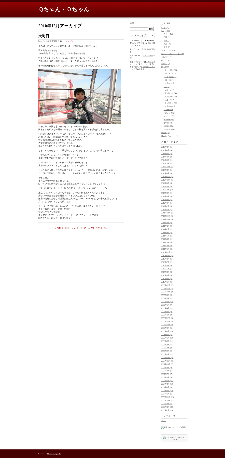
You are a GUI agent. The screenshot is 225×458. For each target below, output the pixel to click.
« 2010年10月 (61, 228)
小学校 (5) (168, 123)
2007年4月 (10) (167, 384)
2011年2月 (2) (166, 246)
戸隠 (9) (167, 37)
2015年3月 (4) (166, 150)
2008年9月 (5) (166, 328)
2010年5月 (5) (166, 269)
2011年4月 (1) (166, 239)
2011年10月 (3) (167, 219)
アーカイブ (89, 228)
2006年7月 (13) (167, 410)
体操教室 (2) (169, 119)
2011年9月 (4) (166, 223)
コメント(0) (68, 41)
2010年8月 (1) (166, 259)
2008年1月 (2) (166, 354)
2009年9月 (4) (166, 295)
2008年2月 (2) (166, 351)
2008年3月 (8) (166, 348)
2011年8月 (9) (166, 226)
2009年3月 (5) (166, 312)
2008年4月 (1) (166, 344)
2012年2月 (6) (166, 206)
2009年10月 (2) (167, 292)
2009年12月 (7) (167, 285)
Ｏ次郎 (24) (165, 133)
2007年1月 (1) (166, 394)
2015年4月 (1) (166, 147)
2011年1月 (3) (166, 249)
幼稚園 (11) (168, 126)
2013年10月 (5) (167, 167)
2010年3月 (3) (166, 275)
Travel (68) (165, 31)
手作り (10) (165, 64)
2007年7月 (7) (166, 374)
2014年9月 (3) (166, 157)
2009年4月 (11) (167, 308)
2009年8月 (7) (166, 298)
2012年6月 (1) (166, 193)
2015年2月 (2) (166, 154)
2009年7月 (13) (167, 302)
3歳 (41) (167, 87)
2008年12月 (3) (167, 318)
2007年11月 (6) (167, 361)
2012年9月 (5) (166, 183)
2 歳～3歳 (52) (169, 80)
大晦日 (43, 36)
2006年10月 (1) (167, 400)
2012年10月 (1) (167, 180)
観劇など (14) (169, 129)
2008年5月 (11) (167, 341)
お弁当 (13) (168, 110)
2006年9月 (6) (166, 404)
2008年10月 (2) (167, 325)
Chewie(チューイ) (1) (169, 136)
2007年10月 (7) (167, 364)
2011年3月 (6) (166, 242)
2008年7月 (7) (166, 335)
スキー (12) (168, 34)
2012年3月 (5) (166, 203)
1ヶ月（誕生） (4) (171, 77)
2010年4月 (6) (166, 272)
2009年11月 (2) (167, 288)
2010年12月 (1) (167, 252)
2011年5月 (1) (166, 236)
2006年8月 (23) (167, 407)
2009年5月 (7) (166, 305)
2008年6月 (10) (167, 338)
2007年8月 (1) (166, 371)
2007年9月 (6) (166, 367)
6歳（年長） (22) (170, 103)
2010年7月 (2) (166, 262)
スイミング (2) (169, 116)
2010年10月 (149, 49)
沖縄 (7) (167, 40)
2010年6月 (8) (166, 265)
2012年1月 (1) (166, 209)
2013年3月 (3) (166, 173)
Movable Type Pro (54, 454)
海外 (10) (167, 44)
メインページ (75, 228)
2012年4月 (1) (166, 200)
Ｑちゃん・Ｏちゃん (63, 9)
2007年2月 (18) (167, 391)
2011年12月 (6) (167, 213)
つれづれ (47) (166, 57)
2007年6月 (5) (166, 377)
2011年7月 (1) (166, 229)
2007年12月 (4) (167, 358)
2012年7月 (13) (167, 190)
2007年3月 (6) (166, 387)
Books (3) (165, 28)
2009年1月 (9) (166, 315)
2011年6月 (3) (166, 233)
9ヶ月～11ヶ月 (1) (171, 106)
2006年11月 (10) (167, 397)
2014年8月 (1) (166, 160)
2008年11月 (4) (167, 321)
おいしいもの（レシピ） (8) (172, 54)
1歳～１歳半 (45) (170, 70)
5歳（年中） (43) (170, 96)
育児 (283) (165, 67)
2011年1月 (148, 55)
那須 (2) (167, 47)
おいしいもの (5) (168, 50)
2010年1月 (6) (166, 282)
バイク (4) (165, 60)
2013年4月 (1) (166, 170)
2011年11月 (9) (167, 216)
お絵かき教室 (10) (171, 113)
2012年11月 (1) (167, 177)
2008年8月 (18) (167, 331)
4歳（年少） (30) (170, 93)
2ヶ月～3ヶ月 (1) (170, 83)
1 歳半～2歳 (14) (170, 73)
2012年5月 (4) (166, 196)
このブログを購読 (178, 427)
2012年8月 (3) (166, 186)
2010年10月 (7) (167, 256)
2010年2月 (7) (166, 279)
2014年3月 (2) (166, 163)
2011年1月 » (102, 228)
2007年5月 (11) (167, 381)
